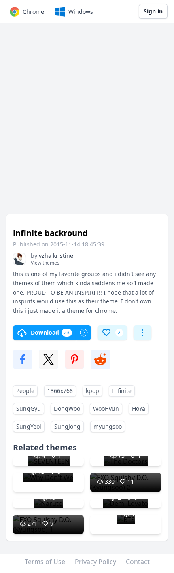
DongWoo (67, 408)
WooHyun (106, 408)
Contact (138, 561)
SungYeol (28, 426)
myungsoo (107, 426)
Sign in (153, 11)
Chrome (33, 11)
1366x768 (60, 391)
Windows (80, 11)
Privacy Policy (95, 561)
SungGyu (28, 408)
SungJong (67, 426)
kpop (92, 391)
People (25, 391)
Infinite (122, 391)
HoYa (138, 408)
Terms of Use (45, 561)
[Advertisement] (87, 123)
